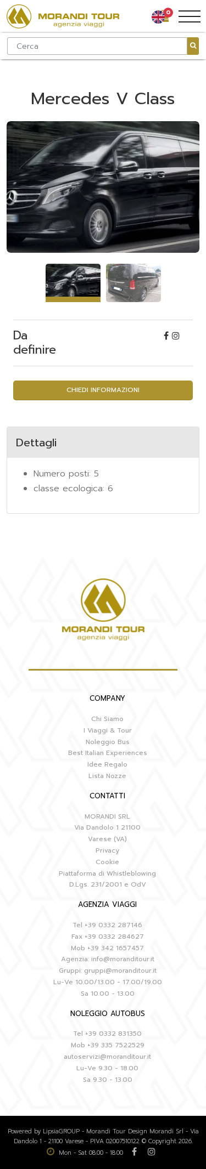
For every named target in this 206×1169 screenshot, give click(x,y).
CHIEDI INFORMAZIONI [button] (103, 390)
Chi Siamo (107, 719)
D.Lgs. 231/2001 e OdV (107, 884)
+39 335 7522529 (115, 1045)
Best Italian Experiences (107, 753)
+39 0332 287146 (113, 925)
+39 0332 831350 (113, 1034)
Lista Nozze (107, 776)
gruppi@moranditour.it (120, 970)
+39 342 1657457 (115, 948)
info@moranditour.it (122, 959)
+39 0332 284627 (114, 936)
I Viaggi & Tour (107, 730)
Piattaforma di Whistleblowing (107, 873)
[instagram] (176, 336)
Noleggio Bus (108, 742)
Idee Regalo (107, 764)
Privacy (107, 850)
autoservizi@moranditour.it (107, 1057)
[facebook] (168, 336)
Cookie (107, 862)
